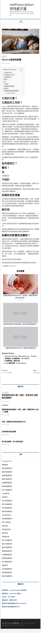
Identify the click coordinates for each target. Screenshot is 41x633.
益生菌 (4, 597)
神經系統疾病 (6, 529)
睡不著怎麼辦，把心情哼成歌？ (13, 441)
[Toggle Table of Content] (20, 70)
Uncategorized (6, 461)
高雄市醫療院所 (7, 576)
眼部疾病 (4, 56)
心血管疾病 (5, 493)
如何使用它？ (8, 77)
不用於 (6, 84)
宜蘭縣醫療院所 (7, 483)
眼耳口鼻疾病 (6, 522)
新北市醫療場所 (7, 501)
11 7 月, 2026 (6, 414)
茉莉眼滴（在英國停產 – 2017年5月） (17, 358)
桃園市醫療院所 (7, 511)
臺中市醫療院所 (7, 540)
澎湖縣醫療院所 (7, 518)
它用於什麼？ (8, 72)
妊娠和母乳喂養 (9, 86)
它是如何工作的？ (9, 75)
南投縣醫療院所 (7, 468)
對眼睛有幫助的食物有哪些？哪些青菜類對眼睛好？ (20, 324)
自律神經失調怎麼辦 (9, 431)
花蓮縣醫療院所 (7, 554)
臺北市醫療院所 (7, 544)
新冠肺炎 (5, 497)
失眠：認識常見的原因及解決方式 (14, 422)
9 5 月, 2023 (6, 434)
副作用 (6, 88)
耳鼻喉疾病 (5, 536)
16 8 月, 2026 (6, 401)
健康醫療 (5, 465)
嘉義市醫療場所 (7, 472)
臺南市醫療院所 (7, 547)
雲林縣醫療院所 (7, 572)
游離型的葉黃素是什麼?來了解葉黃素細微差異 (20, 348)
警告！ (6, 79)
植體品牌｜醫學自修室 (9, 600)
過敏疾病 (5, 565)
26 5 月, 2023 (6, 424)
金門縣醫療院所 (7, 569)
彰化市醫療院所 (7, 490)
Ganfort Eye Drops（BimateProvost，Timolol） (21, 356)
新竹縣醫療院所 (7, 508)
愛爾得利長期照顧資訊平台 (11, 607)
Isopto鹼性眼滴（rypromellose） (16, 363)
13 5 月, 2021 (6, 63)
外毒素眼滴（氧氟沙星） (13, 361)
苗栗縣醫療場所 (7, 558)
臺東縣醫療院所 (7, 551)
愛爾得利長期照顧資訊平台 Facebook (14, 603)
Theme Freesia (30, 623)
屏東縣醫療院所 (7, 486)
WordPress (5, 625)
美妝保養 (5, 533)
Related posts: (11, 93)
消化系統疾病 (5, 392)
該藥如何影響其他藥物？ (12, 91)
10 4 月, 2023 (6, 444)
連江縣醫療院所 (7, 562)
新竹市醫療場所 (7, 504)
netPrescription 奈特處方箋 (22, 6)
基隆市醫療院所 (7, 479)
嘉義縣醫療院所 (7, 475)
